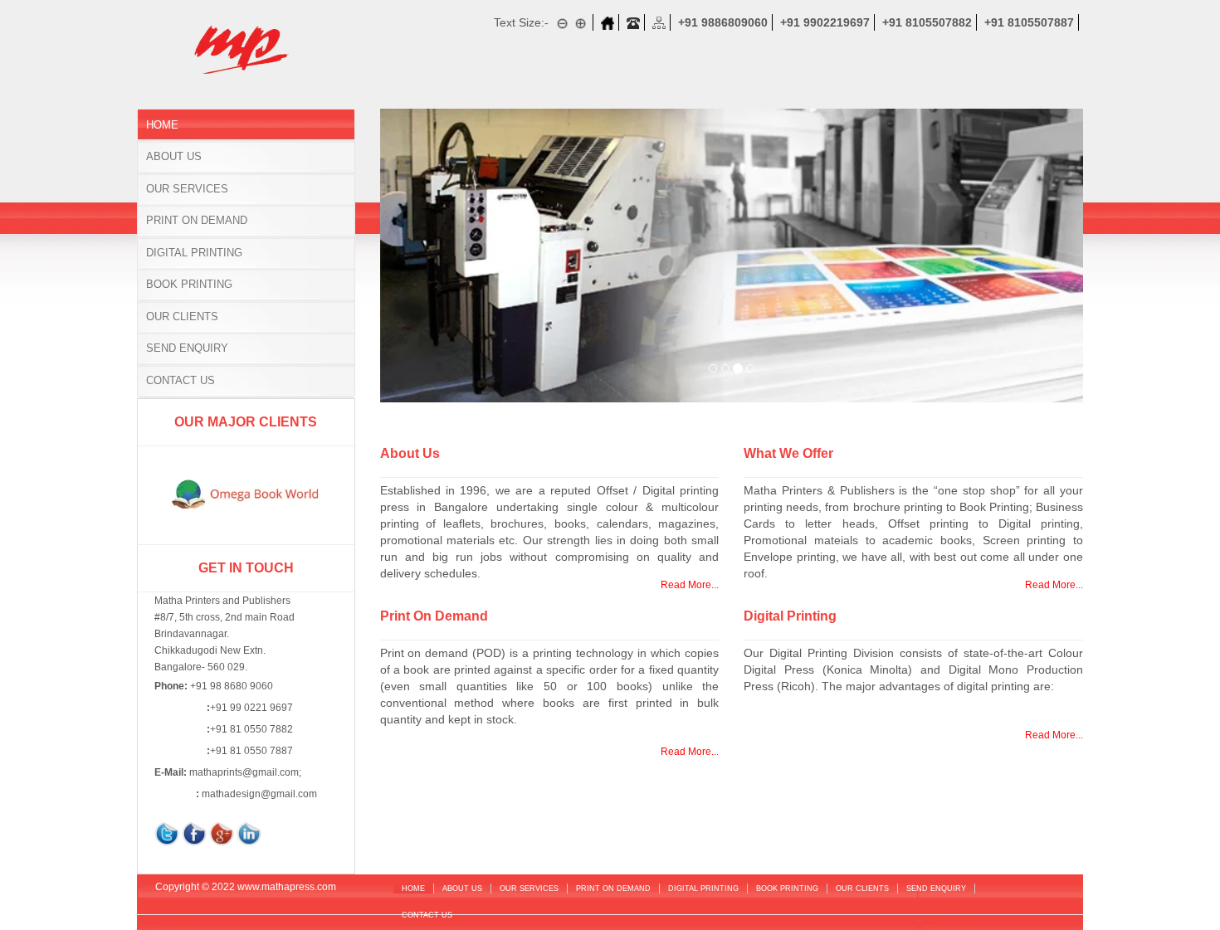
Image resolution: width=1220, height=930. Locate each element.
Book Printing (189, 284)
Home (162, 125)
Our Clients (182, 316)
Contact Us (180, 380)
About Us (174, 156)
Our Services (187, 189)
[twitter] (166, 833)
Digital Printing (194, 252)
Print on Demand (196, 220)
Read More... (690, 585)
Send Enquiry (187, 348)
